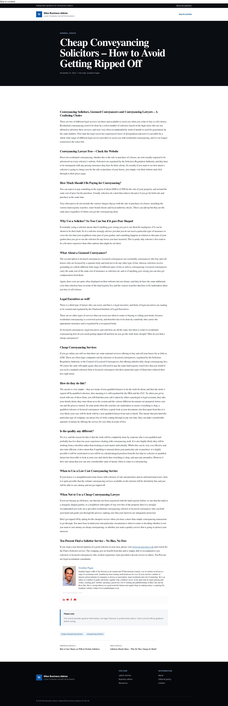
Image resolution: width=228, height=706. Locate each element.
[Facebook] (71, 599)
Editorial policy (164, 679)
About (160, 675)
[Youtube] (67, 599)
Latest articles (125, 675)
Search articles (185, 14)
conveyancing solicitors (95, 634)
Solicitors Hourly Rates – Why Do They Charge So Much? (133, 647)
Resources (123, 683)
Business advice (125, 679)
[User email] (75, 599)
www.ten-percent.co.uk (143, 546)
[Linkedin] (64, 599)
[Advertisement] (114, 99)
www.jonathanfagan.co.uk (72, 592)
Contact (161, 683)
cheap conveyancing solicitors (72, 634)
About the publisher (184, 5)
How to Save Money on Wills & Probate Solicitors (80, 647)
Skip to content (7, 1)
